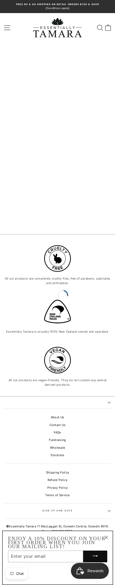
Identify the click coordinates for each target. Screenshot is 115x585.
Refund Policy (58, 480)
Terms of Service (57, 495)
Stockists (57, 455)
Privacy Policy (57, 488)
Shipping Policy (57, 472)
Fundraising (57, 440)
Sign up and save (57, 510)
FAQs (57, 432)
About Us (57, 417)
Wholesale (57, 447)
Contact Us (57, 425)
